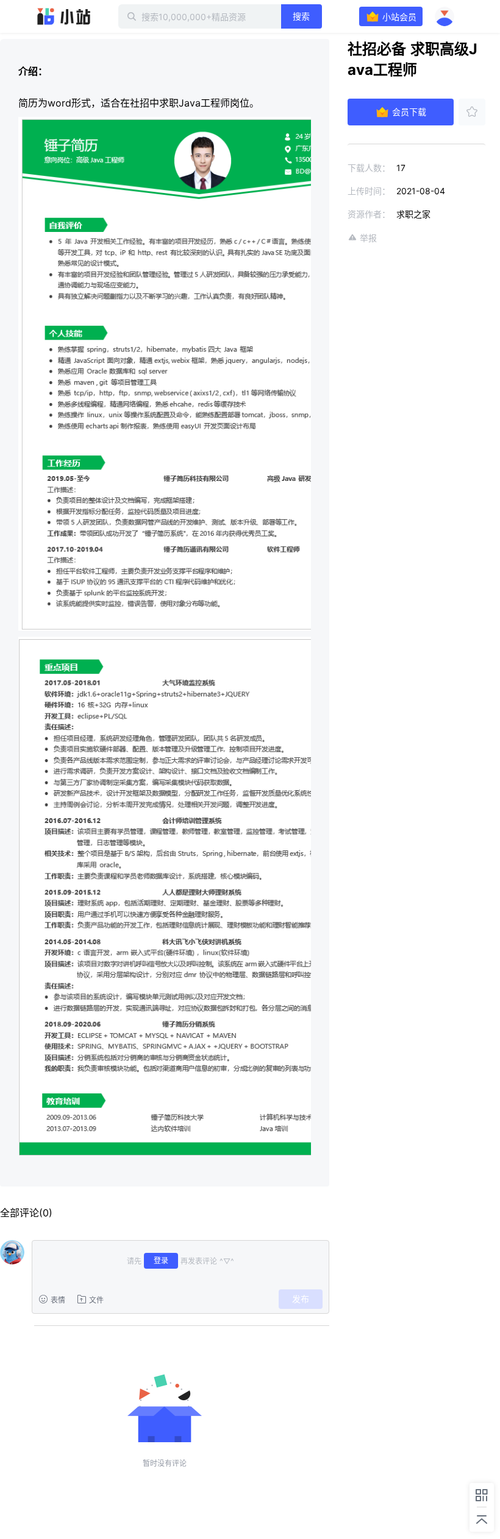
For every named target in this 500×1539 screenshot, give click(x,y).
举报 (368, 238)
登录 (161, 1260)
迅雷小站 (64, 16)
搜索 (301, 16)
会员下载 (409, 112)
